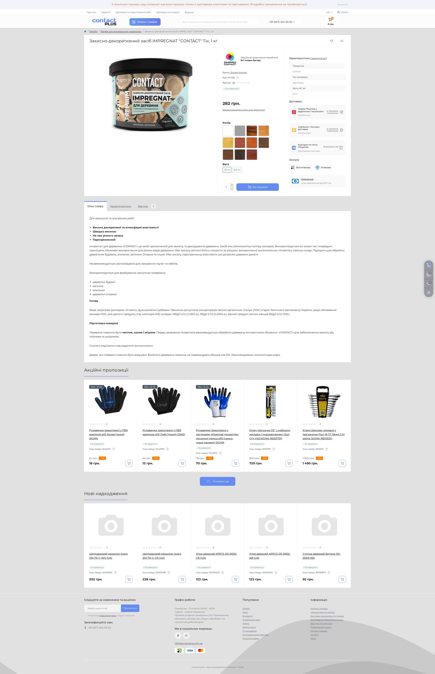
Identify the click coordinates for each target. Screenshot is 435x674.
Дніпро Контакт (238, 72)
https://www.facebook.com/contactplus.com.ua (178, 635)
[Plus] (232, 185)
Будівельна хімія (251, 619)
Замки (246, 623)
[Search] (178, 22)
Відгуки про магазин (322, 623)
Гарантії (105, 12)
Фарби (94, 31)
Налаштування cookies (323, 612)
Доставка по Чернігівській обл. (133, 12)
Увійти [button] (344, 12)
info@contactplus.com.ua (188, 643)
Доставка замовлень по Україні (327, 616)
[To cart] (128, 463)
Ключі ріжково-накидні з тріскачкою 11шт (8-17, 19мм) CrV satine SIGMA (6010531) (324, 434)
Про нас (91, 12)
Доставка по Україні (168, 12)
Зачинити (342, 4)
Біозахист (248, 616)
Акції (313, 638)
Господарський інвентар (256, 634)
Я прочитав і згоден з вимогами (111, 616)
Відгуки (189, 12)
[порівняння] (342, 41)
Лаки (245, 612)
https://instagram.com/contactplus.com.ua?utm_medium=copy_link (186, 635)
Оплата (314, 634)
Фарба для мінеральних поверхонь (121, 31)
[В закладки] (332, 41)
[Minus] (232, 189)
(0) (233, 83)
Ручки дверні (250, 631)
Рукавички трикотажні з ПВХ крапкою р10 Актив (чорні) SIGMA (108, 434)
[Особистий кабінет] (428, 292)
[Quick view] (132, 385)
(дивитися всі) (319, 58)
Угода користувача (107, 616)
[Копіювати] (237, 77)
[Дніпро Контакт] (230, 59)
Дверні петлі (249, 627)
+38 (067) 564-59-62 (280, 21)
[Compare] (132, 397)
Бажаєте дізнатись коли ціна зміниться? (244, 110)
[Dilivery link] (341, 112)
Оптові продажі (319, 631)
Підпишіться (130, 608)
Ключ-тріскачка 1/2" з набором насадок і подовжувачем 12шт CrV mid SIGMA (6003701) (269, 434)
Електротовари (251, 638)
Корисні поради (319, 608)
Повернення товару (321, 627)
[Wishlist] (132, 391)
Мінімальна (307, 179)
